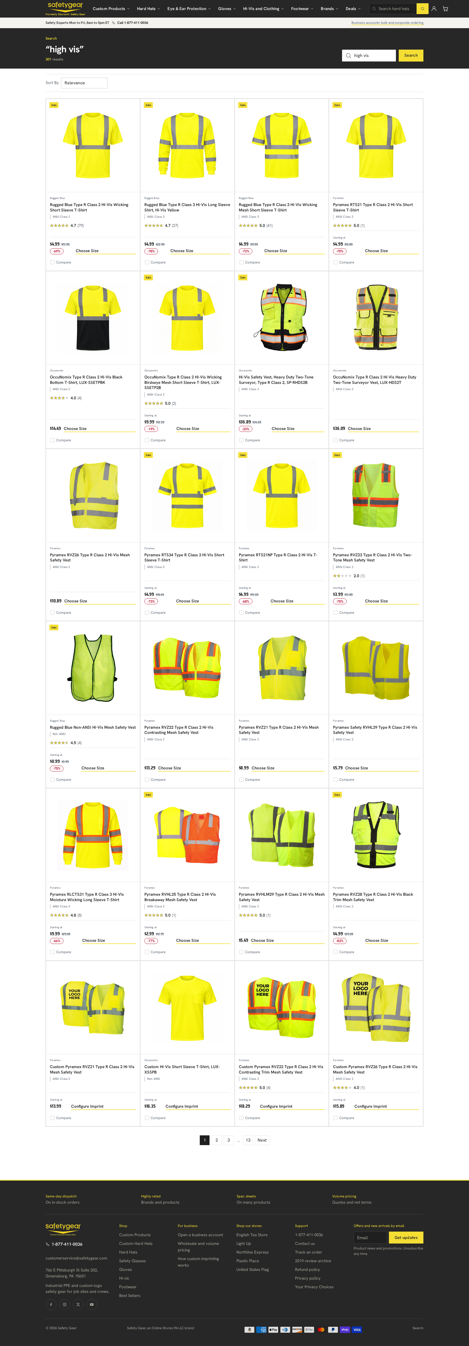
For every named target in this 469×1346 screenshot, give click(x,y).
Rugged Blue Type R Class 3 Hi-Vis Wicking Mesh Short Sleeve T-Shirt (278, 207)
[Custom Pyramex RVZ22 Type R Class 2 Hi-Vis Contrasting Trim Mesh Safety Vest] (282, 1008)
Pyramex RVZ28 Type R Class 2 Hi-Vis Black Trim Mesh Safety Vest (373, 897)
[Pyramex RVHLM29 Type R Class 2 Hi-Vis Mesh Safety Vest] (282, 835)
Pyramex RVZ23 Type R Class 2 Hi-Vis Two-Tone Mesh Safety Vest (372, 557)
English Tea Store (252, 1235)
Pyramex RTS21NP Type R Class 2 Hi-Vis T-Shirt (278, 557)
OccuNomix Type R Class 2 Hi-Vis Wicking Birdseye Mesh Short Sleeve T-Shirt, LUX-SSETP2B (183, 382)
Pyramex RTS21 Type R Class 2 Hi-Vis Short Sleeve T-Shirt (373, 207)
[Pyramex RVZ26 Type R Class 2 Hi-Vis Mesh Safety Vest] (93, 495)
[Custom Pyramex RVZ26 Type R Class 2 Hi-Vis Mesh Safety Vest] (376, 1008)
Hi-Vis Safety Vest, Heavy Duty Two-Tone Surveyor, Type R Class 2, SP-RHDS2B (276, 379)
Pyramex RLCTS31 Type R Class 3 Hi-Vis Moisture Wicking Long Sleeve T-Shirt (87, 897)
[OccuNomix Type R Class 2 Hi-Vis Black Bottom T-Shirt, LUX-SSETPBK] (93, 318)
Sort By (52, 82)
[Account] (434, 9)
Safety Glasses (132, 1261)
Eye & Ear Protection (186, 8)
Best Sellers (129, 1295)
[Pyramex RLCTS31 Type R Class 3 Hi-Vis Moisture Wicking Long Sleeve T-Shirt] (93, 835)
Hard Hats (146, 8)
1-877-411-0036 (67, 1244)
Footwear (300, 8)
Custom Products (109, 8)
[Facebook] (51, 1304)
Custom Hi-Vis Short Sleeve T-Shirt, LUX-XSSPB (182, 1069)
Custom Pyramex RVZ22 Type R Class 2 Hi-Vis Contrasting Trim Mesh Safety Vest (281, 1069)
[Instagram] (64, 1304)
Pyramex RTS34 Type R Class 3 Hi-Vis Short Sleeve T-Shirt (184, 557)
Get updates (406, 1237)
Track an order (308, 1252)
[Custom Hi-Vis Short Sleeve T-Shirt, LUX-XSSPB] (187, 1008)
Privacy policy (308, 1278)
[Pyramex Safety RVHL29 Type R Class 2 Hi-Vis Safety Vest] (376, 668)
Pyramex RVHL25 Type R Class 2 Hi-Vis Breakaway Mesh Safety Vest (180, 897)
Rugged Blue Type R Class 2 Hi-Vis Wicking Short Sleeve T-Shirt (89, 207)
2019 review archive (313, 1261)
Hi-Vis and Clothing (261, 8)
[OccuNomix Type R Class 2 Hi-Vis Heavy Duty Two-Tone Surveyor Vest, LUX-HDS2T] (376, 318)
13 (248, 1140)
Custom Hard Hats (136, 1243)
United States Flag (252, 1269)
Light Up (243, 1243)
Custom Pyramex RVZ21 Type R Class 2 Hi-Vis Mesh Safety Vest (92, 1069)
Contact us (305, 1243)
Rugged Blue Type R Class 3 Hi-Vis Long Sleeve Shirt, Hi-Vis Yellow (187, 207)
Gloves (224, 8)
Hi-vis (124, 1278)
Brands (327, 8)
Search (411, 55)
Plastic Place (247, 1261)
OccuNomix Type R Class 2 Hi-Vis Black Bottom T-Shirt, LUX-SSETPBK (86, 379)
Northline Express (252, 1252)
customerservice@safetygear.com (76, 1258)
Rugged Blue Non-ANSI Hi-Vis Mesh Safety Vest (93, 727)
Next (262, 1140)
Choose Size (87, 250)
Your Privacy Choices (314, 1287)
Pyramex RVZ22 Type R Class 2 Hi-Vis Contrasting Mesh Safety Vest (178, 730)
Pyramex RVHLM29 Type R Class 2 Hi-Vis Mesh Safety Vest (282, 897)
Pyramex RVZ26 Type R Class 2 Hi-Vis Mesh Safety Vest (90, 557)
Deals (351, 8)
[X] (78, 1304)
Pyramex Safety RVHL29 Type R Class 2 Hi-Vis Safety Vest (375, 730)
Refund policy (307, 1269)
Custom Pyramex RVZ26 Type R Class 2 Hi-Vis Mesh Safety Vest (375, 1069)
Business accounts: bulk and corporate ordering (387, 22)
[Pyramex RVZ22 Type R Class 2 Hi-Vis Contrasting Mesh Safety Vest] (187, 668)
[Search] (423, 8)
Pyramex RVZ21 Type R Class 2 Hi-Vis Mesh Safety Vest (279, 730)
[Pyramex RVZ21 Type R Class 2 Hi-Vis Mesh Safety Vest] (282, 668)
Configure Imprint (87, 1106)
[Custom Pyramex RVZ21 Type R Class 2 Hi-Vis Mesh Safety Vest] (93, 1008)
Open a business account (200, 1235)
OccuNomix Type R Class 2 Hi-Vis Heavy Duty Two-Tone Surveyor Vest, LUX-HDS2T (374, 379)
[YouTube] (91, 1304)
